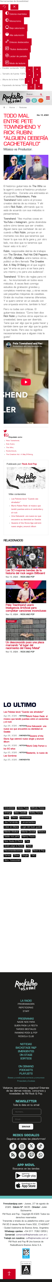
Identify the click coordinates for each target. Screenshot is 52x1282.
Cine (6, 818)
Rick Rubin (10, 444)
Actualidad (9, 808)
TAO (33, 856)
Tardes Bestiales (26, 1029)
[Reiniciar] (4, 7)
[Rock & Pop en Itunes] (26, 1185)
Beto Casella (20, 813)
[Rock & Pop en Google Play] (26, 1175)
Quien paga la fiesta (26, 1026)
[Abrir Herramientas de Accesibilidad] (9, 1274)
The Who (9, 447)
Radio (29, 846)
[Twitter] (5, 432)
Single (25, 856)
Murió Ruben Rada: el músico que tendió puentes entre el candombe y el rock (27, 509)
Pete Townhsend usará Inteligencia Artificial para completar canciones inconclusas (26, 608)
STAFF (26, 1011)
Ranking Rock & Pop (26, 1033)
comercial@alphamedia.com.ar (31, 1235)
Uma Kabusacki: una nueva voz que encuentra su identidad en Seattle (25, 729)
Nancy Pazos (28, 837)
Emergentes (24, 760)
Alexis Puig (22, 808)
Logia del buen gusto (31, 827)
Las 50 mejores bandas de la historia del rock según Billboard (25, 572)
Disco (14, 818)
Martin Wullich (11, 832)
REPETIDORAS (26, 1008)
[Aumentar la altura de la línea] (36, 81)
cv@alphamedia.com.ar (37, 1238)
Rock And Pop (29, 464)
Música (41, 832)
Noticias (10, 549)
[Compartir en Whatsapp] (7, 435)
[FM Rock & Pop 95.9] (11, 98)
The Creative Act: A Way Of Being (19, 454)
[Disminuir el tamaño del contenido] (29, 69)
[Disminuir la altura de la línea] (28, 81)
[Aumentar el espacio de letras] (38, 87)
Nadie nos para (11, 837)
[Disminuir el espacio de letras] (31, 87)
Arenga (7, 813)
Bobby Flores (36, 813)
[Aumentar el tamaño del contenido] (37, 69)
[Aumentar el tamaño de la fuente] (37, 75)
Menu (48, 98)
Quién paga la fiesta (13, 846)
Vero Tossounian (12, 860)
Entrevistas (25, 818)
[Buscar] (41, 93)
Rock (27, 851)
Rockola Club (26, 1036)
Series (7, 856)
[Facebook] (5, 436)
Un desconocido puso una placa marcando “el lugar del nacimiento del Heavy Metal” (25, 645)
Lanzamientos (28, 822)
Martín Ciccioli (28, 832)
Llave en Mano (11, 827)
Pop (27, 841)
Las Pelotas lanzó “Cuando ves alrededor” (24, 712)
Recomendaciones (13, 851)
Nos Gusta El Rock (13, 841)
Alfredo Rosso (38, 808)
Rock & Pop (39, 851)
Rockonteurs (11, 451)
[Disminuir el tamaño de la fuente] (29, 75)
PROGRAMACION (26, 1004)
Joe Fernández (11, 822)
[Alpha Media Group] (26, 1268)
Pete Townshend (12, 441)
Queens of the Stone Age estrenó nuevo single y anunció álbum (24, 739)
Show (16, 856)
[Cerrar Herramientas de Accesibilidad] (14, 7)
